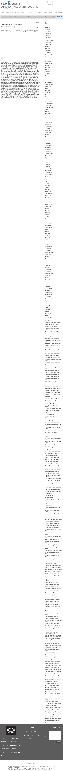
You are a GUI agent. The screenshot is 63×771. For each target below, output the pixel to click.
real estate (8, 28)
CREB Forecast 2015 (49, 414)
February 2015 (48, 313)
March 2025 (48, 73)
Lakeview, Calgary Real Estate (16, 79)
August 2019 (48, 206)
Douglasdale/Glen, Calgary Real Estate (16, 71)
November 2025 (49, 59)
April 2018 (47, 237)
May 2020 (47, 187)
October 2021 (48, 151)
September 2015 (49, 298)
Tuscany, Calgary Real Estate (27, 95)
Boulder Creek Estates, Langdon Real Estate (19, 64)
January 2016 (48, 290)
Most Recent (48, 42)
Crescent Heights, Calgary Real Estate (7, 70)
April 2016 (47, 284)
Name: (46, 732)
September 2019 (49, 204)
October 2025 (48, 61)
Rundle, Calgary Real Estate (13, 89)
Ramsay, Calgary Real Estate (51, 604)
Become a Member (15, 752)
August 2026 (48, 44)
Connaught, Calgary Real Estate (27, 68)
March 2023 (48, 120)
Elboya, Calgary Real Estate (51, 449)
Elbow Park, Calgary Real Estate (52, 447)
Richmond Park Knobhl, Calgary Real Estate (8, 88)
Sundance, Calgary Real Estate (27, 94)
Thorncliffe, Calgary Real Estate (18, 95)
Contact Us (5, 749)
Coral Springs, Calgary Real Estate (17, 69)
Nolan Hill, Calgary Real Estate (52, 573)
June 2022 (47, 136)
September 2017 (49, 252)
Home (2, 12)
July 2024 (47, 88)
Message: (45, 736)
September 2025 (49, 63)
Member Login (47, 12)
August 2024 (48, 86)
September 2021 (49, 153)
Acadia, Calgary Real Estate (19, 62)
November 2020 (49, 174)
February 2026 (48, 54)
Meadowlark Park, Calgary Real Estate (16, 82)
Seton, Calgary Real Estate (16, 92)
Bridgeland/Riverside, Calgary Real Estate (24, 65)
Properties (14, 738)
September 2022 (49, 130)
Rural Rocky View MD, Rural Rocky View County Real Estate (53, 639)
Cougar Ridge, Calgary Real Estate (28, 69)
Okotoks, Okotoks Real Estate (52, 584)
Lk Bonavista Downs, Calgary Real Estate (20, 80)
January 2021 (48, 170)
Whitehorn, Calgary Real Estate (20, 97)
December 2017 (48, 246)
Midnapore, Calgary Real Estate (28, 82)
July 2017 (47, 256)
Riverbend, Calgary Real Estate (20, 88)
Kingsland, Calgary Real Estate (52, 517)
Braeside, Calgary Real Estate (52, 355)
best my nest (6, 27)
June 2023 (47, 113)
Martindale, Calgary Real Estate (6, 81)
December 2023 (48, 101)
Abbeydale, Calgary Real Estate (10, 62)
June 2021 (47, 160)
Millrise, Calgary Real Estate (51, 561)
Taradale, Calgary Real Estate (52, 685)
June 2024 (47, 90)
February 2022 (48, 145)
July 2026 (47, 46)
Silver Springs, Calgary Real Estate (53, 665)
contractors (15, 27)
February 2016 (48, 288)
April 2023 (47, 118)
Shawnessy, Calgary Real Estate (26, 92)
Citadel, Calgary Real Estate (22, 67)
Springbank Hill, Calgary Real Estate (6, 93)
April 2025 (47, 71)
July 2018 (47, 231)
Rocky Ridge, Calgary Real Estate (31, 88)
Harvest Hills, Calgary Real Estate (52, 480)
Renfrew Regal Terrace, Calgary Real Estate (11, 87)
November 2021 (48, 149)
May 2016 (47, 282)
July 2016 (47, 277)
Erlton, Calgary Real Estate (24, 73)
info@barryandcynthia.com (31, 733)
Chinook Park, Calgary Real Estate (8, 67)
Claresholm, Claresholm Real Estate (33, 67)
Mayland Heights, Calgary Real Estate (18, 81)
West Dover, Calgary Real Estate (25, 96)
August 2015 (48, 301)
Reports (13, 749)
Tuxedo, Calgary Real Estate (51, 696)
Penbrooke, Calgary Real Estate (10, 86)
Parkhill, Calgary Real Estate (29, 85)
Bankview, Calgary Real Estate (52, 338)
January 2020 (48, 195)
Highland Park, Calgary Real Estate (12, 77)
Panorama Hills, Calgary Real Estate (18, 85)
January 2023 (48, 124)
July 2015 (47, 303)
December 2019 (48, 197)
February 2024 (48, 96)
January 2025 (48, 75)
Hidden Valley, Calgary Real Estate (26, 76)
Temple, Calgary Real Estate (7, 95)
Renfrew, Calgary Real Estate (22, 87)
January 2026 (48, 57)
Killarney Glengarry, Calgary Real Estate (31, 78)
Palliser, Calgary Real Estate (7, 85)
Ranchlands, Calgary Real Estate (52, 606)
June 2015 (47, 305)
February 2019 (48, 218)
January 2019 (48, 221)
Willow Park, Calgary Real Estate (30, 97)
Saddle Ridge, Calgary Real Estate (29, 90)
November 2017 (48, 248)
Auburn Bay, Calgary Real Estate (34, 63)
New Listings (48, 31)
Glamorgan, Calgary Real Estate (10, 75)
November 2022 (49, 126)
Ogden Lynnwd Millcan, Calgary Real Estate (15, 84)
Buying (17, 12)
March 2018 (47, 240)
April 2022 (47, 141)
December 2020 (49, 172)
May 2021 (47, 162)
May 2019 (47, 212)
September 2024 (49, 84)
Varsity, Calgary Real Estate (51, 701)
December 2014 (48, 317)
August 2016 (48, 275)
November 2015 (48, 294)
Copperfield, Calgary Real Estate (6, 69)
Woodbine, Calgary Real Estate (14, 98)
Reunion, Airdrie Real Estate (32, 87)
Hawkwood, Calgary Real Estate (6, 76)
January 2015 (48, 315)
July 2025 (47, 65)
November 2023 (49, 103)
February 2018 (48, 242)
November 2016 (48, 269)
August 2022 (48, 132)
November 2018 (48, 223)
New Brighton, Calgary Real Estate (53, 571)
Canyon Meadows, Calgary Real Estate (18, 66)
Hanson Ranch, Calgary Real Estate (53, 478)
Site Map (4, 756)
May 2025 (47, 69)
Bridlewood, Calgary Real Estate (52, 362)
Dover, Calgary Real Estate (51, 432)
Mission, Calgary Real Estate (7, 83)
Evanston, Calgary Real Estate (34, 73)
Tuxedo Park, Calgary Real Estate (52, 693)
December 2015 (48, 292)
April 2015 (47, 309)
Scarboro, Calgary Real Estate (34, 91)
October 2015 (48, 296)
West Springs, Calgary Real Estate (8, 97)
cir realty (11, 27)
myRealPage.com (31, 763)
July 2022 (47, 134)
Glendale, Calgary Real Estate (30, 75)
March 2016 (47, 286)
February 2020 (48, 193)
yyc (11, 28)
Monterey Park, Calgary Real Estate (18, 83)
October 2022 (48, 128)
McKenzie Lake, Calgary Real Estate (30, 81)
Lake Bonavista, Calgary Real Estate (53, 519)
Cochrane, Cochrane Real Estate (16, 68)
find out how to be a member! (31, 33)
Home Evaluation (35, 12)
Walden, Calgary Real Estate (14, 96)
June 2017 (47, 258)
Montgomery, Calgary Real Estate (29, 83)
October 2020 (48, 176)
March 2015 (47, 311)
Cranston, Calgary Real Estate (52, 410)
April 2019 (47, 214)
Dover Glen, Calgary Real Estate (28, 71)
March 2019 (47, 216)
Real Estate (47, 35)
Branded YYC (48, 27)
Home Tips (47, 29)
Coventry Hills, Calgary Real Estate (53, 408)
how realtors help (35, 27)
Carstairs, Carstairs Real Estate (52, 372)
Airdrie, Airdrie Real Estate (29, 62)
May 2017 (47, 261)
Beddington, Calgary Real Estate (52, 343)
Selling (24, 12)
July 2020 (47, 183)
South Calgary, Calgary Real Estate (53, 669)
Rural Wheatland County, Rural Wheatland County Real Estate (13, 90)
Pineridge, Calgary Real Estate (20, 86)
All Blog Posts (48, 25)
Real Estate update (49, 610)
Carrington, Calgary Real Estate (29, 66)
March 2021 (47, 166)
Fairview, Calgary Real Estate (15, 74)
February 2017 (48, 265)
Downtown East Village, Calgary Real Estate (10, 72)
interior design (3, 28)
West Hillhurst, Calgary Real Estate (53, 709)
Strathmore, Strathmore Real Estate (6, 94)
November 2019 (48, 200)
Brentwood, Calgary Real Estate (13, 65)
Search (59, 16)
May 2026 (47, 48)
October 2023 (48, 105)
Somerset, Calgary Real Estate (52, 667)
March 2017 (47, 263)
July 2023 (47, 111)
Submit (59, 742)
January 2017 (48, 267)
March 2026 (48, 52)
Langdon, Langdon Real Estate (26, 79)
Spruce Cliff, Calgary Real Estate (18, 93)
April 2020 (47, 189)
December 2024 (49, 78)
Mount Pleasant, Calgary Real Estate (53, 569)
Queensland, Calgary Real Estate (30, 86)
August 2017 (48, 254)
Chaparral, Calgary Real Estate (52, 376)
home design (22, 27)
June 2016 (47, 279)
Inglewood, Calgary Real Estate (14, 78)
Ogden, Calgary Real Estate (26, 84)
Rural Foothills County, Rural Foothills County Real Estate (27, 89)
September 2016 (49, 273)
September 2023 (49, 107)
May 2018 (47, 235)
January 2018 (48, 244)
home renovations (28, 27)
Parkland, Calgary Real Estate (52, 592)
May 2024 (47, 92)
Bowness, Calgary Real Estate (31, 64)
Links (2, 752)
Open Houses (48, 33)
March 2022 (48, 143)
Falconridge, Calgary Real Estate (26, 74)
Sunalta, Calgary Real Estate (17, 94)
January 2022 (48, 147)
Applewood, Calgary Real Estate (13, 63)
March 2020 (48, 191)
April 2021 (47, 164)
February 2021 (48, 168)
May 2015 (47, 307)
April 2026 (47, 50)
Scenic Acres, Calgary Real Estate (6, 92)
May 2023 (47, 115)
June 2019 (47, 210)
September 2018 (49, 227)
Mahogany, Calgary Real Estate (52, 539)
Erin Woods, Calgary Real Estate (52, 451)
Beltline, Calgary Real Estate (51, 345)
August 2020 (48, 181)
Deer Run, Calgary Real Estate (29, 70)
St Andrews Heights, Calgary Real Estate (29, 93)
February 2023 (48, 122)
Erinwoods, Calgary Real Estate (15, 73)
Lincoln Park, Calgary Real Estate (8, 80)
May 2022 (47, 139)
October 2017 (48, 250)
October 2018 (48, 225)
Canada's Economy (8, 66)
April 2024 (47, 94)
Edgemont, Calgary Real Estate (52, 444)
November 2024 (49, 80)
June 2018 (47, 233)
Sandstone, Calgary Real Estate (25, 91)
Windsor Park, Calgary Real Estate (53, 718)
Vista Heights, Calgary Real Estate (53, 703)
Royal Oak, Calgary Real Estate (52, 628)
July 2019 (47, 208)
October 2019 (48, 202)
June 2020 (47, 185)
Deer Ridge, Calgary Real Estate (19, 70)
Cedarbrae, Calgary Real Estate (52, 374)
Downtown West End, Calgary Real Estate (24, 72)
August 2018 (48, 229)
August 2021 (48, 155)
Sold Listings (48, 37)
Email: (45, 734)
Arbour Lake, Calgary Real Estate (23, 63)
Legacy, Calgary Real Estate (51, 525)
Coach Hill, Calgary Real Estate (6, 68)
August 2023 (48, 109)
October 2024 (48, 82)
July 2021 (47, 157)
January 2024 (48, 99)
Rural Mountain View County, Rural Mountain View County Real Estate (20, 89)
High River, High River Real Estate (52, 489)
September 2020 (49, 179)
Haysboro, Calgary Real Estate (16, 76)
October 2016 (48, 271)
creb (18, 27)
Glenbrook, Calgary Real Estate (20, 75)
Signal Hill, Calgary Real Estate (52, 663)
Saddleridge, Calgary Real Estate (52, 647)
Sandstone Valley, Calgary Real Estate (14, 91)
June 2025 (47, 67)
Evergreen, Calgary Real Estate (6, 74)
